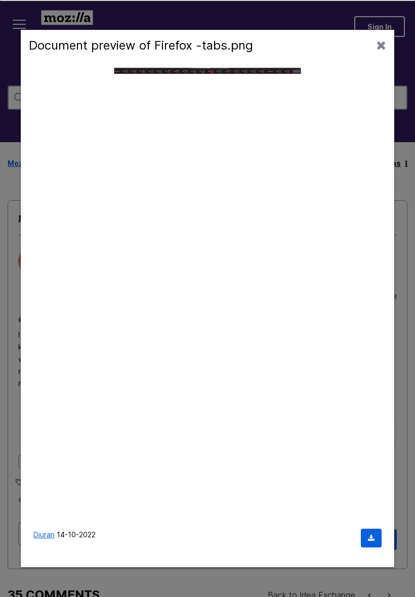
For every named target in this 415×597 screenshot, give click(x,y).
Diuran (44, 534)
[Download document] (371, 538)
